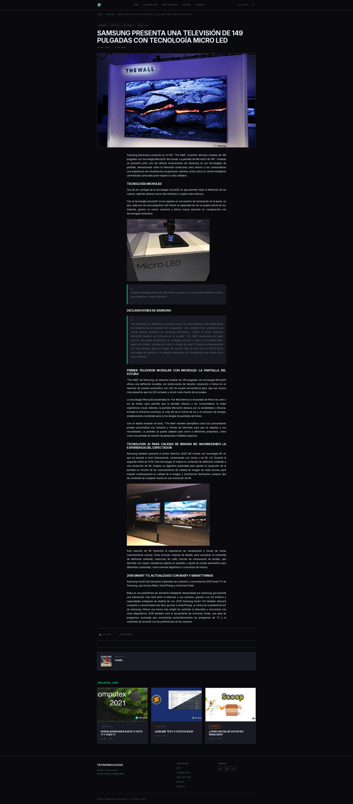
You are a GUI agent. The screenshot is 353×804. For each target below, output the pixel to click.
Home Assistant (183, 777)
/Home (136, 5)
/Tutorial (214, 726)
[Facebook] (220, 768)
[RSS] (233, 768)
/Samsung (109, 14)
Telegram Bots (183, 773)
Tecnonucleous (110, 765)
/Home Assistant (170, 5)
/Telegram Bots (150, 5)
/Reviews (186, 5)
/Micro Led (142, 25)
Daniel (119, 660)
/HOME (99, 14)
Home (178, 768)
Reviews (180, 782)
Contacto (180, 787)
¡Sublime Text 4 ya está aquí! (174, 731)
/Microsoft (128, 25)
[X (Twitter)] (226, 768)
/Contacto (199, 5)
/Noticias (115, 25)
